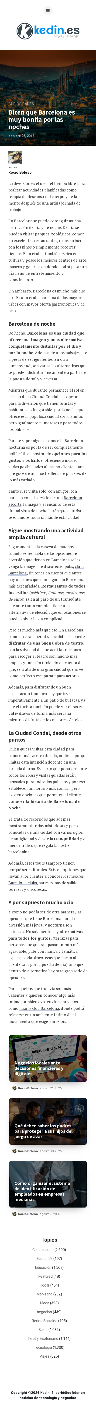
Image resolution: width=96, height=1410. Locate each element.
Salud (43, 1330)
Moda (44, 1303)
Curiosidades (21, 104)
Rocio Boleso (20, 172)
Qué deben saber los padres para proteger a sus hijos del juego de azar (43, 1131)
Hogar (44, 1285)
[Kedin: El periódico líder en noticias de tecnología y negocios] (48, 43)
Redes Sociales (44, 1321)
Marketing (44, 1294)
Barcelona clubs (22, 882)
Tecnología (43, 1347)
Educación (43, 1267)
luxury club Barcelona (39, 1008)
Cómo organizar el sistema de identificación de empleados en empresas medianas (42, 1191)
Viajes (44, 1356)
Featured (45, 1276)
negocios (44, 1312)
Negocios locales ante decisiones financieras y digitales (38, 1068)
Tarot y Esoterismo (43, 1338)
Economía (44, 1259)
